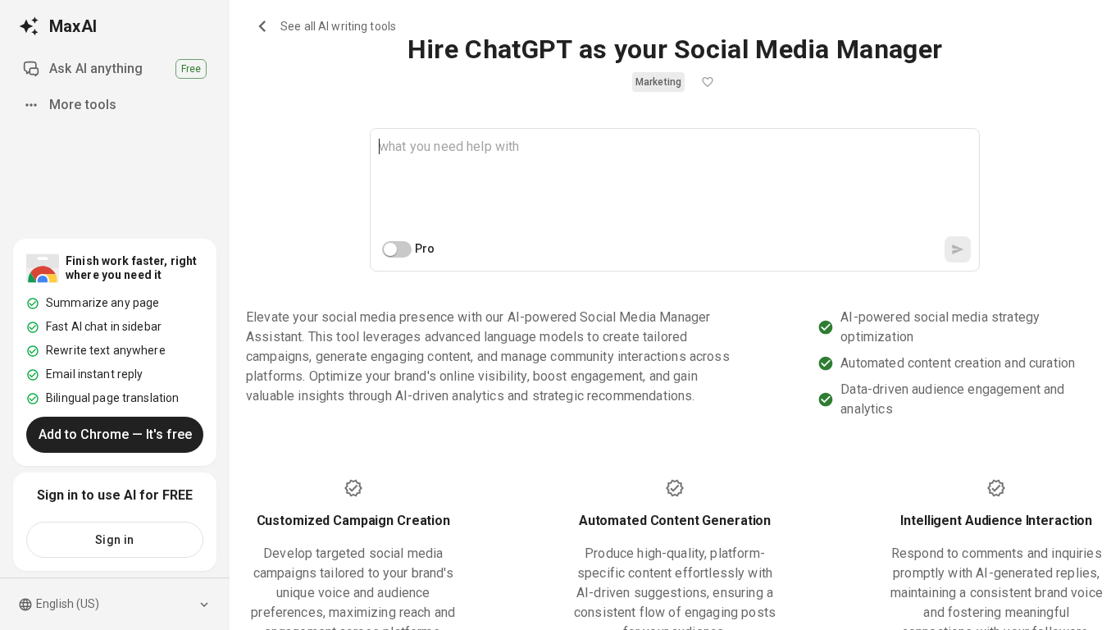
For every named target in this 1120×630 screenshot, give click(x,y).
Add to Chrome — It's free (115, 434)
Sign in (114, 539)
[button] (658, 82)
